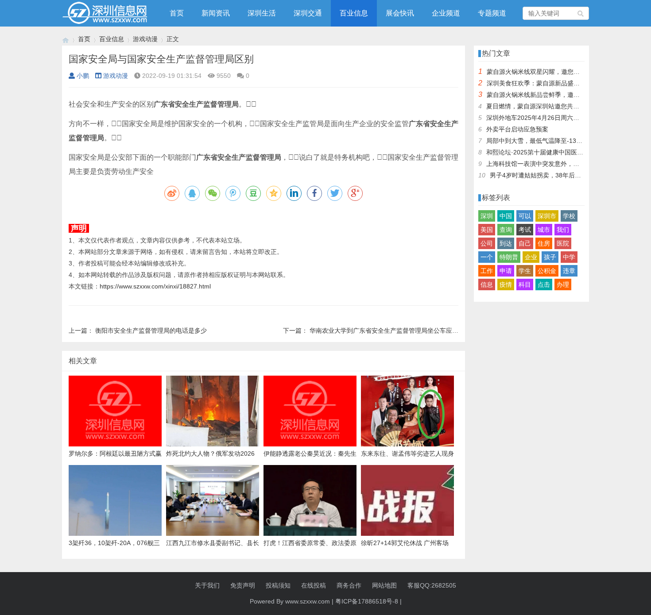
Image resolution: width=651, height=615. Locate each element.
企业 (531, 257)
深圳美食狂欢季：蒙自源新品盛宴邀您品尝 (545, 83)
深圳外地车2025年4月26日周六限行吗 (539, 117)
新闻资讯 (216, 13)
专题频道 (492, 13)
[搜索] (581, 13)
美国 (486, 229)
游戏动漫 (145, 38)
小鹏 (83, 75)
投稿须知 (278, 585)
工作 (486, 270)
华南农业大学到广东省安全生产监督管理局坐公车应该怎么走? (395, 330)
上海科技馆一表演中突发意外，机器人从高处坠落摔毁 (560, 163)
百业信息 (354, 13)
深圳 (486, 215)
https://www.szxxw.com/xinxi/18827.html (155, 286)
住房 (544, 243)
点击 (544, 284)
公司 (486, 243)
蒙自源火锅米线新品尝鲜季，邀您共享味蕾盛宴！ (555, 94)
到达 (506, 243)
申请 (506, 270)
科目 (525, 284)
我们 (563, 229)
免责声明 (242, 585)
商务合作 (349, 585)
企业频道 (446, 13)
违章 (569, 270)
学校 (569, 215)
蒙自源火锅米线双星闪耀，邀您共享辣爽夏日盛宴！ (558, 71)
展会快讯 (400, 13)
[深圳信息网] (65, 39)
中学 (569, 257)
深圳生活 (262, 13)
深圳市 (547, 215)
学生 (525, 270)
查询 (506, 229)
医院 (563, 243)
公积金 (547, 270)
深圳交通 (308, 13)
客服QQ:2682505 (431, 585)
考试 (525, 229)
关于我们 (207, 585)
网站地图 (384, 585)
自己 (525, 243)
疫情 (506, 284)
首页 (177, 13)
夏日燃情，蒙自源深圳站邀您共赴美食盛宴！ (548, 106)
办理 (563, 284)
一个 (486, 257)
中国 (506, 215)
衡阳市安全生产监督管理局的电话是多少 (151, 330)
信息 (486, 284)
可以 (525, 215)
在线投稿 (313, 585)
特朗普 (509, 257)
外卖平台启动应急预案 (517, 129)
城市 (544, 229)
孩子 (550, 257)
